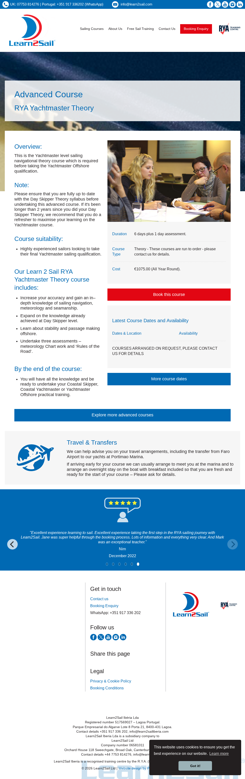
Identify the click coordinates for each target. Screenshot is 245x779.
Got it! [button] (195, 766)
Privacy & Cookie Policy (110, 681)
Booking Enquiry (196, 29)
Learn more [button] (219, 754)
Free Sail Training (140, 29)
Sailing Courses (92, 29)
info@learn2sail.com (136, 4)
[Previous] (12, 544)
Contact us (99, 599)
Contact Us (167, 29)
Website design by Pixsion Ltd (141, 768)
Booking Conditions (107, 688)
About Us (115, 29)
